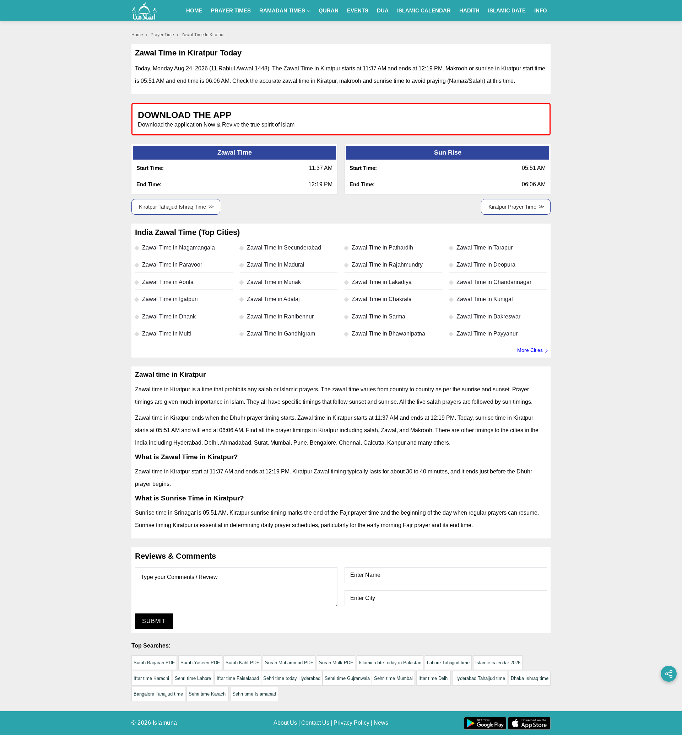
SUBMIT (154, 621)
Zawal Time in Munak (274, 282)
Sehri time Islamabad (254, 694)
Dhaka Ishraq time (529, 678)
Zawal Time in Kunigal (484, 299)
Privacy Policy (351, 723)
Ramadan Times (282, 10)
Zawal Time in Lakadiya (382, 282)
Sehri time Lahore (193, 678)
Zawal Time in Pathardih (382, 248)
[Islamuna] (144, 11)
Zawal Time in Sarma (378, 316)
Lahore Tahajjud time (448, 662)
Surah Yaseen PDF (200, 662)
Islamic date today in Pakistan (390, 662)
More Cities (530, 350)
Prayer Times (231, 10)
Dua (383, 10)
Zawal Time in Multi (166, 334)
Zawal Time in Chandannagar (493, 282)
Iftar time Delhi (433, 678)
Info (540, 10)
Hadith (469, 10)
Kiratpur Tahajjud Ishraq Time (172, 207)
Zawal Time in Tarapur (484, 248)
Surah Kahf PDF (242, 662)
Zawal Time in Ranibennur (280, 316)
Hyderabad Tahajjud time (479, 678)
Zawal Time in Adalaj (273, 299)
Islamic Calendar (424, 10)
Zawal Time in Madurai (275, 265)
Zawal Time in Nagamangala (178, 248)
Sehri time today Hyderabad (291, 678)
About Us (285, 723)
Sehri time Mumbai (393, 678)
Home (194, 10)
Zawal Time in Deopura (485, 265)
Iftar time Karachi (151, 678)
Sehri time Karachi (208, 694)
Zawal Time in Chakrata (382, 299)
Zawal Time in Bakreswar (488, 316)
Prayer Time (162, 34)
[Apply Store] (512, 118)
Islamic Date (507, 10)
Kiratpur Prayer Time (512, 207)
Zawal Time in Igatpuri (170, 299)
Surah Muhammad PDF (289, 662)
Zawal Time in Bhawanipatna (388, 334)
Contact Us (315, 723)
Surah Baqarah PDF (154, 662)
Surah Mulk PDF (336, 662)
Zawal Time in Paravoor (172, 265)
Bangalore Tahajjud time (158, 694)
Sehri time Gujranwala (347, 678)
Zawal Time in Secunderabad (284, 248)
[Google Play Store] (445, 118)
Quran (329, 10)
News (381, 723)
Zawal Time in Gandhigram (281, 334)
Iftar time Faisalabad (238, 678)
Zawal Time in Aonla (168, 282)
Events (357, 10)
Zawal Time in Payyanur (487, 334)
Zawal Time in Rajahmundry (387, 265)
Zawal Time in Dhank (169, 316)
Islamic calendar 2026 (497, 662)
